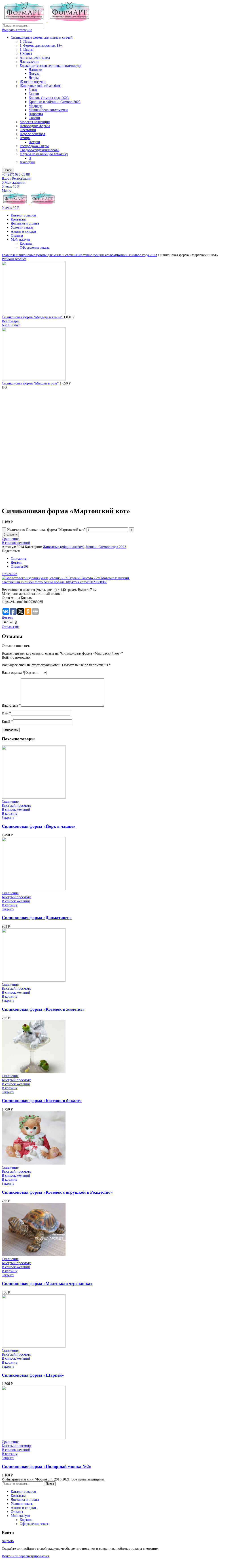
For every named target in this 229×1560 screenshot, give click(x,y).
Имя (6, 713)
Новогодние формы (35, 126)
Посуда (34, 74)
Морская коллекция (35, 122)
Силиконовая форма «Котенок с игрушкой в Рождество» (57, 1192)
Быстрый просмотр (16, 805)
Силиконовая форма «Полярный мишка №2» (46, 1466)
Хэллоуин (27, 162)
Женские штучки (33, 82)
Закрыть (8, 817)
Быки (33, 90)
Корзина (26, 243)
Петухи (34, 142)
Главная (8, 255)
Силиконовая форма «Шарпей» (33, 1375)
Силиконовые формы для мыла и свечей (41, 37)
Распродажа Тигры (34, 146)
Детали (16, 562)
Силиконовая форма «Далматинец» (37, 917)
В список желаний (16, 543)
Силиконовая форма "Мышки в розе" (31, 383)
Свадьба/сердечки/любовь (39, 150)
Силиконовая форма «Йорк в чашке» (38, 826)
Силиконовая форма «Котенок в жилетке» (43, 1009)
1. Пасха (26, 41)
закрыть (8, 1541)
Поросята (36, 114)
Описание (18, 558)
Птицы (25, 138)
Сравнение (10, 539)
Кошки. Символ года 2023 (49, 98)
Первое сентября (32, 134)
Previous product (14, 259)
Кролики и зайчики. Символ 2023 (55, 102)
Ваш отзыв (11, 705)
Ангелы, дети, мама (35, 57)
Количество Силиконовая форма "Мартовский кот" (46, 529)
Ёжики (34, 94)
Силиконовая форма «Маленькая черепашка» (47, 1283)
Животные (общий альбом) (40, 86)
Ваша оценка (13, 672)
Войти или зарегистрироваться (25, 1556)
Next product (11, 325)
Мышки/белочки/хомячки (48, 110)
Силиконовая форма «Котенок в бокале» (42, 1100)
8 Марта (26, 53)
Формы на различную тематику (44, 154)
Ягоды (34, 78)
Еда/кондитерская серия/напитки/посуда (50, 65)
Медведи (35, 106)
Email (7, 721)
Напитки (35, 69)
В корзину (10, 534)
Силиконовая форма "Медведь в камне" (33, 317)
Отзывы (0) (19, 566)
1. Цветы (26, 49)
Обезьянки (28, 130)
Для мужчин (29, 61)
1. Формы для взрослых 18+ (41, 45)
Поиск (8, 170)
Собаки (34, 118)
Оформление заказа (34, 247)
